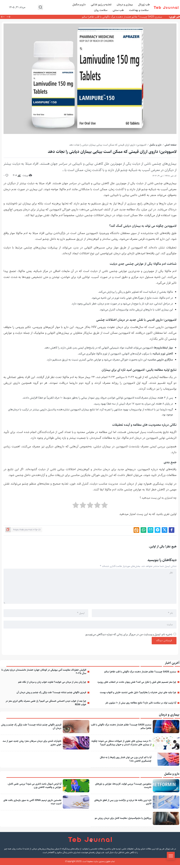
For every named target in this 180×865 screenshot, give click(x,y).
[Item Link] (166, 726)
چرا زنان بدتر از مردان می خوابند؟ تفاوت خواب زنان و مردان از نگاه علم (52, 682)
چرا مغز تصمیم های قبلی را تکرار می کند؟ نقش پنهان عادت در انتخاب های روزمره (137, 682)
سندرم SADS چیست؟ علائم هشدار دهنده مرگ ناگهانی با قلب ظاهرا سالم (122, 17)
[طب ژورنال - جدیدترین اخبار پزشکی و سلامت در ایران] (166, 7)
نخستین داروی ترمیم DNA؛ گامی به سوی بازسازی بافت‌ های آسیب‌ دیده (32, 802)
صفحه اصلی (170, 145)
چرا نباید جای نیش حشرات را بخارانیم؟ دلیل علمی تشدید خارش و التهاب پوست (138, 692)
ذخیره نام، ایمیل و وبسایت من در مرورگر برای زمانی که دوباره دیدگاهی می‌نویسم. (128, 634)
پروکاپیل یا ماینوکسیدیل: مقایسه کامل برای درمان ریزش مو (123, 818)
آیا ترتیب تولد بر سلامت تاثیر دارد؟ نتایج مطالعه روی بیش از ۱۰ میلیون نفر (140, 703)
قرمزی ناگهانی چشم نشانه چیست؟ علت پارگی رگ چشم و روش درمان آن (51, 692)
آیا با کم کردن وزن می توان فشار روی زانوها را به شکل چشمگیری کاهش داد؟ (125, 759)
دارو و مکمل (155, 145)
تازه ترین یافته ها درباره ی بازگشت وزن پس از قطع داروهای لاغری (122, 802)
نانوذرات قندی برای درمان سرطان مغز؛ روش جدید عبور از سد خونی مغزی (32, 742)
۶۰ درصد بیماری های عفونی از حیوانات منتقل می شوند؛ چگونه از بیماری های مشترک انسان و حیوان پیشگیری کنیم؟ (121, 742)
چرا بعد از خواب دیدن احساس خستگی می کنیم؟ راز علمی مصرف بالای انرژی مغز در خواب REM (46, 702)
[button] (3, 17)
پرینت (25, 175)
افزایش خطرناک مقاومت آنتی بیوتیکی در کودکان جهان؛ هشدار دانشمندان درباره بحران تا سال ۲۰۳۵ (43, 671)
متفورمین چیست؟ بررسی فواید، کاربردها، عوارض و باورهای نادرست (123, 785)
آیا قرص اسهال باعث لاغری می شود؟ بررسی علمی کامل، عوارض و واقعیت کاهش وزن (34, 785)
